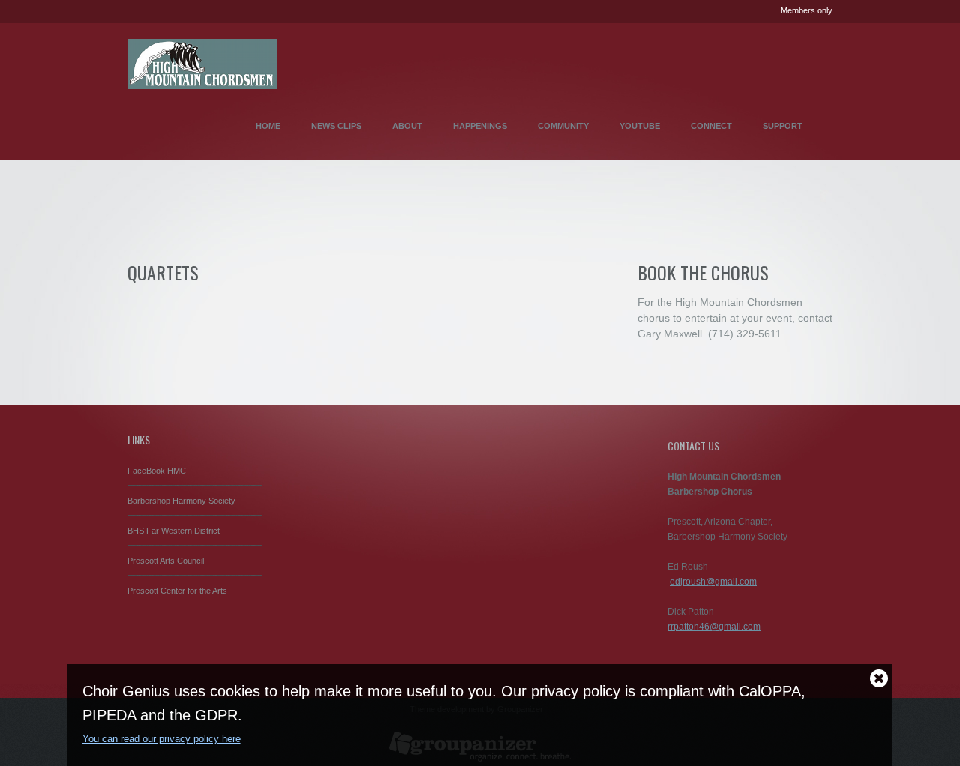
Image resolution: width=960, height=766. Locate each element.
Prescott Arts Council (166, 560)
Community (563, 125)
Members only (806, 10)
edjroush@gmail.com (713, 581)
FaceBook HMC (157, 470)
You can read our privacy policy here (161, 738)
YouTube (640, 125)
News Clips (336, 125)
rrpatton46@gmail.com (714, 626)
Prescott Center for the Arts (177, 590)
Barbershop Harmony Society (182, 500)
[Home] (203, 58)
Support (782, 125)
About (407, 125)
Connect (711, 125)
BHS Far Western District (174, 530)
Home (268, 125)
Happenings (480, 125)
